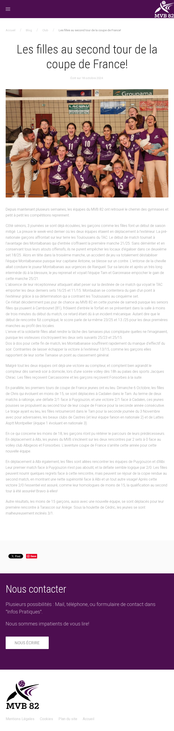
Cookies (46, 719)
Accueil (10, 30)
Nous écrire (27, 642)
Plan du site (67, 719)
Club (45, 30)
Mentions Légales (20, 719)
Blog (29, 30)
